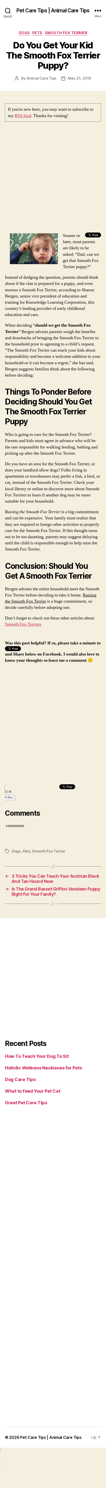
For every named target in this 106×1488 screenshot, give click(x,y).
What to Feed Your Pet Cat (32, 1091)
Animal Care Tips (41, 78)
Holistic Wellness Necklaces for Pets (43, 1067)
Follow (9, 797)
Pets (37, 33)
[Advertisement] (53, 179)
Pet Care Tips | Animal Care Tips (53, 10)
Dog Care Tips (20, 1079)
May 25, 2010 (79, 78)
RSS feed (23, 116)
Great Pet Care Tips (26, 1102)
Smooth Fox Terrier (66, 33)
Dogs (24, 33)
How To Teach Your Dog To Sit (37, 1056)
